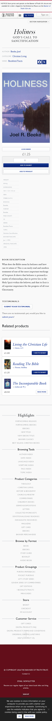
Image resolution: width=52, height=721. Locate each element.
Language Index (26, 461)
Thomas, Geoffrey (21, 367)
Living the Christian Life (30, 344)
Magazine (26, 523)
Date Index (26, 458)
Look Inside (26, 149)
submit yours (8, 316)
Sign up (26, 694)
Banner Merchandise (26, 534)
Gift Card (26, 527)
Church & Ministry (26, 495)
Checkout (26, 608)
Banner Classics (26, 439)
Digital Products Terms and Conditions (26, 631)
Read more (29, 716)
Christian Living (19, 56)
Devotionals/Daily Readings (26, 516)
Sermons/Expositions (26, 505)
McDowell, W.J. (20, 387)
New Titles (26, 432)
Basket (26, 605)
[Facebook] (39, 62)
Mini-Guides (26, 593)
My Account (26, 612)
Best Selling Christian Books (26, 443)
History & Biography (26, 491)
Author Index (26, 454)
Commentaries (26, 498)
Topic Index (26, 472)
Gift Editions (26, 586)
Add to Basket (40, 353)
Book (26, 546)
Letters (26, 509)
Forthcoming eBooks (26, 425)
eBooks (26, 428)
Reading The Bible (26, 364)
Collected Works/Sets (26, 513)
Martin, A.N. (19, 348)
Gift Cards (26, 623)
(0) (30, 15)
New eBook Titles (26, 436)
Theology (26, 484)
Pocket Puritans (26, 575)
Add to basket (26, 165)
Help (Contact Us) (26, 638)
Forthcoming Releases (26, 421)
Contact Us (26, 674)
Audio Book (26, 560)
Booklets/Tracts (15, 61)
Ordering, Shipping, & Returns (26, 634)
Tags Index (26, 469)
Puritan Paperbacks (26, 572)
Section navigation (38, 22)
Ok (19, 716)
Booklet (26, 557)
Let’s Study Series (26, 579)
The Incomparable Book (29, 383)
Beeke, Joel (16, 51)
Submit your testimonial (17, 307)
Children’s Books (26, 502)
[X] (44, 62)
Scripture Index (26, 465)
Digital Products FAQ (26, 627)
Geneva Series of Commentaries (26, 582)
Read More (41, 392)
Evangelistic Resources (26, 520)
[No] (48, 709)
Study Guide (26, 553)
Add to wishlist (26, 171)
